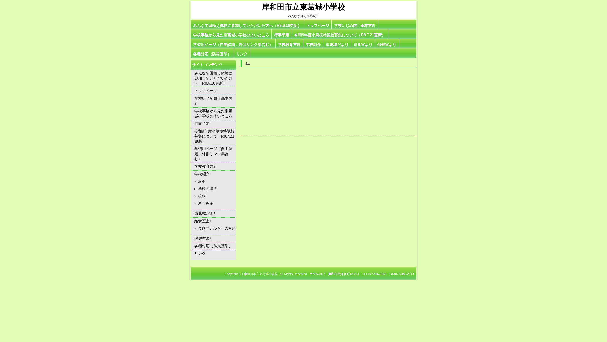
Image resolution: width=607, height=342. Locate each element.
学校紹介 (313, 45)
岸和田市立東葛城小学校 (303, 7)
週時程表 (205, 203)
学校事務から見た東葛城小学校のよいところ (231, 35)
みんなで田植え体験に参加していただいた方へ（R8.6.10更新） (247, 26)
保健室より (386, 45)
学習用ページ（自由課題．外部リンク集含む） (233, 45)
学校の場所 (207, 189)
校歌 (202, 196)
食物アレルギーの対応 (217, 228)
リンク (242, 54)
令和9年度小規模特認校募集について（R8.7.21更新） (340, 35)
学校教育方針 (289, 45)
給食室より (363, 45)
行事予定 (281, 35)
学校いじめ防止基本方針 (355, 26)
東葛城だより (337, 45)
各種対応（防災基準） (212, 54)
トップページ (317, 26)
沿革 (202, 181)
